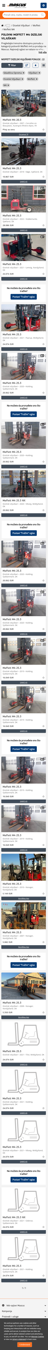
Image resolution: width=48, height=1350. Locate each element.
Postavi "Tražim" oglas (24, 296)
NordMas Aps (23, 898)
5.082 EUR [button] (7, 942)
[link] (23, 103)
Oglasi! (44, 5)
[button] (12, 65)
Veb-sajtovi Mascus (15, 1305)
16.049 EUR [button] (8, 678)
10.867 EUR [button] (8, 177)
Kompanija (7, 1311)
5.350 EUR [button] (7, 1013)
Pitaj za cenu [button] (9, 130)
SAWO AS (23, 181)
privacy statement (19, 1339)
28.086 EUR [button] (8, 225)
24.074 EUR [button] (8, 274)
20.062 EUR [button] (8, 393)
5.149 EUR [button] (7, 894)
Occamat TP (23, 134)
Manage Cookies (37, 1337)
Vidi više (43, 52)
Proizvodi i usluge (10, 1316)
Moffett (36, 25)
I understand (24, 1345)
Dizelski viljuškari (21, 25)
